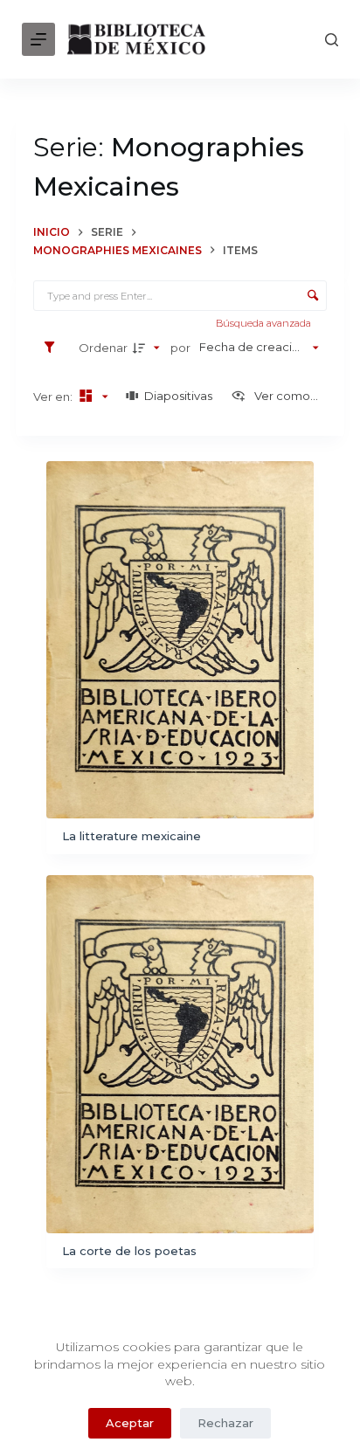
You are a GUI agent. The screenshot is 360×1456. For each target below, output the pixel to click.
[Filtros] (53, 347)
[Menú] (38, 39)
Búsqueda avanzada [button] (265, 323)
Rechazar (225, 1423)
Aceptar (130, 1423)
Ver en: (54, 397)
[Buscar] (331, 39)
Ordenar (103, 348)
